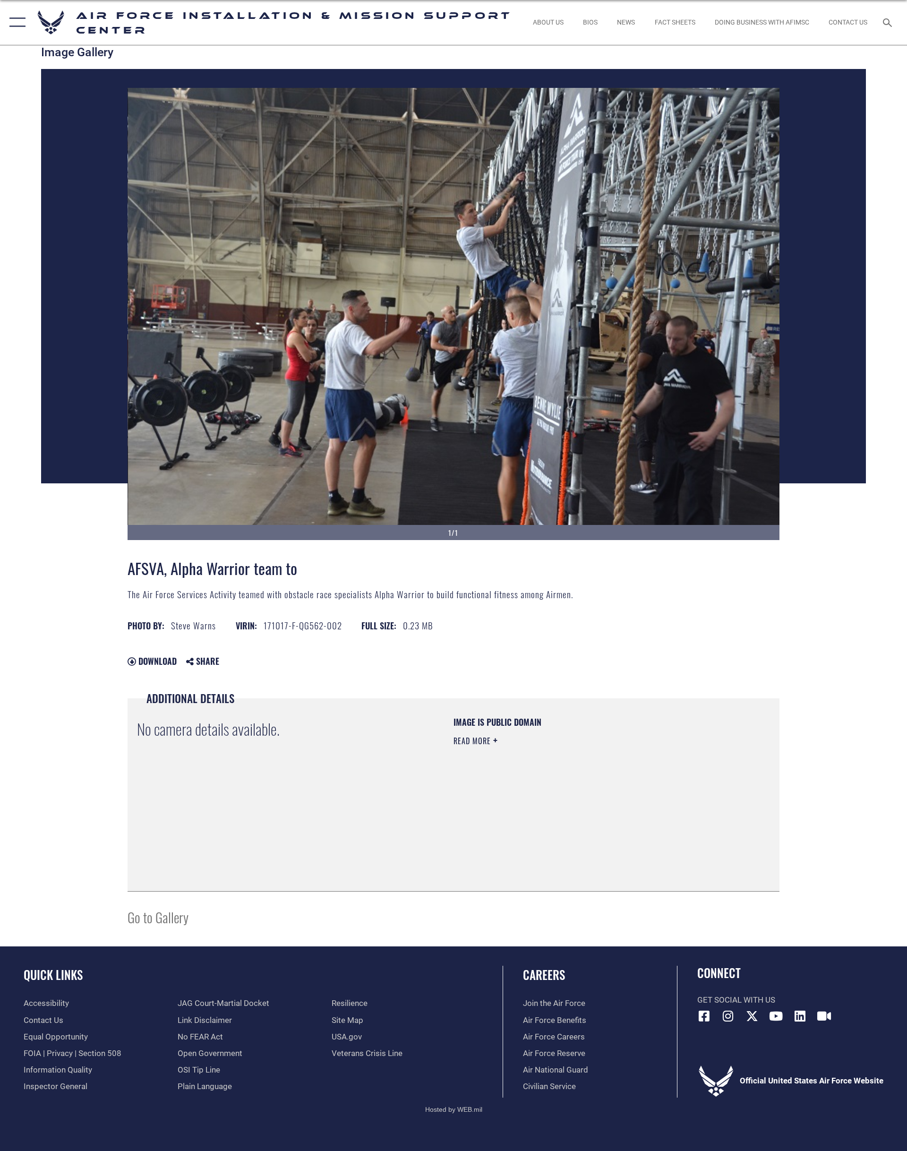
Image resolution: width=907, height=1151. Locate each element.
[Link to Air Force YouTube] (776, 1016)
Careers (544, 974)
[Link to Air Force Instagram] (728, 1016)
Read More (473, 741)
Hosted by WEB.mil (453, 1109)
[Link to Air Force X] (752, 1016)
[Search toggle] (888, 22)
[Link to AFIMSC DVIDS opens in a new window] (824, 1016)
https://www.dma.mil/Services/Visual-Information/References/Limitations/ (564, 800)
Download (156, 661)
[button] (15, 22)
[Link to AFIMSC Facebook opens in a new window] (704, 1016)
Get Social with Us (736, 1000)
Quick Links (53, 974)
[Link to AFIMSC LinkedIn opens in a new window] (800, 1016)
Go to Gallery (158, 917)
